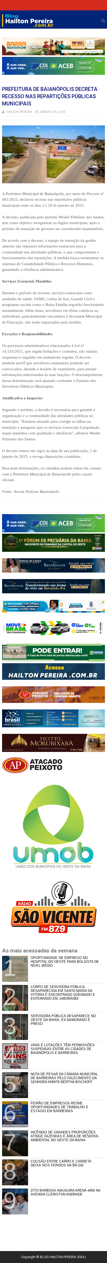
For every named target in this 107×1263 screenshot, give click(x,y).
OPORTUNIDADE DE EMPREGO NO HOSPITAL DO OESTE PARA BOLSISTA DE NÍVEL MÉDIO (65, 962)
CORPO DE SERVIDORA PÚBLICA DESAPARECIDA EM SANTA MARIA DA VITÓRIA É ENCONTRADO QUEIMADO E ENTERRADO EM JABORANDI (63, 992)
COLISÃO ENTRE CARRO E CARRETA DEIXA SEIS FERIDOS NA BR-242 (61, 1163)
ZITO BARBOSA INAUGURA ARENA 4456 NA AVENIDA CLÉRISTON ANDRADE (65, 1192)
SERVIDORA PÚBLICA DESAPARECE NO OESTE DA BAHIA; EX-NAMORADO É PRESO (63, 1020)
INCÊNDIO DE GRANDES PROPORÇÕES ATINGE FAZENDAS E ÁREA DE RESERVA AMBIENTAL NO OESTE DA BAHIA (64, 1136)
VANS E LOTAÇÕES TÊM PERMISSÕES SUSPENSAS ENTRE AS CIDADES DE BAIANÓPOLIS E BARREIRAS (63, 1049)
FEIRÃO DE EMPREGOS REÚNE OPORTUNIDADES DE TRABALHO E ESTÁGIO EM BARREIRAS (59, 1107)
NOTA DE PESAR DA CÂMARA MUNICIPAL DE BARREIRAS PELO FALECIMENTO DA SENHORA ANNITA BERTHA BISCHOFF (64, 1078)
